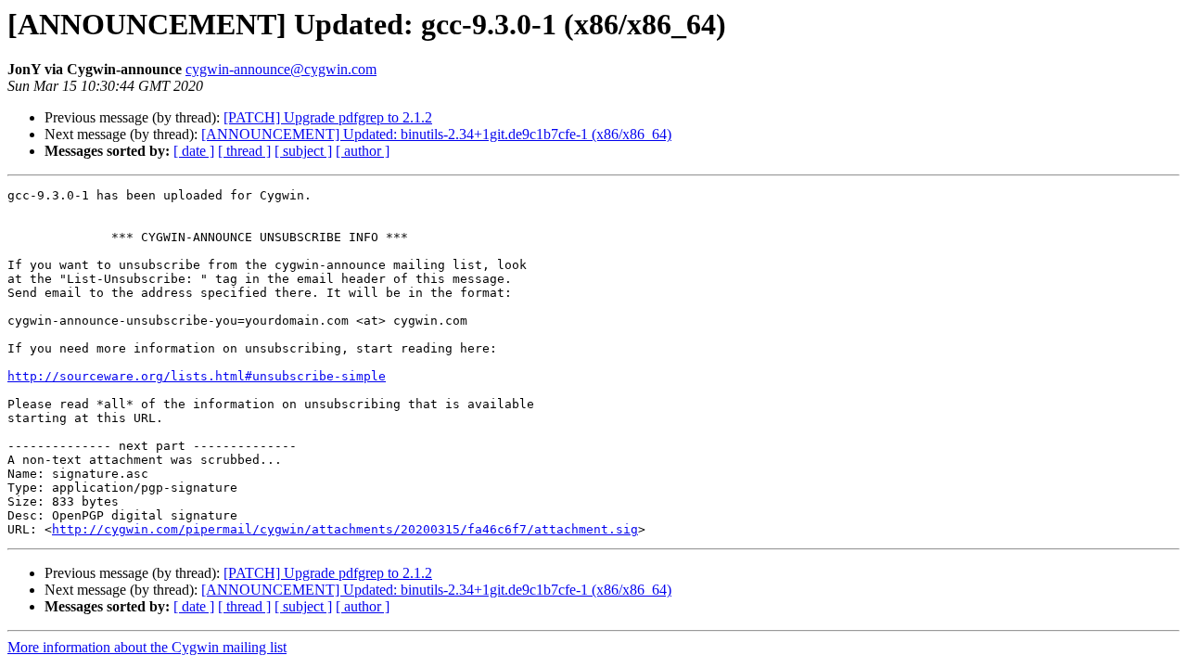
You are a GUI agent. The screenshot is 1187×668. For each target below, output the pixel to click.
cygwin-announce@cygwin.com (281, 69)
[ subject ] (303, 151)
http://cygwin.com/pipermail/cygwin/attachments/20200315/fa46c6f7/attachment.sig (345, 529)
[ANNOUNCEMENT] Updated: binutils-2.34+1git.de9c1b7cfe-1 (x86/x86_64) (436, 134)
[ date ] (193, 151)
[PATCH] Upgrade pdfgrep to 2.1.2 (327, 117)
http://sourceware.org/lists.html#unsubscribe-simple (196, 376)
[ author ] (362, 151)
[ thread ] (244, 151)
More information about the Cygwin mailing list (147, 647)
